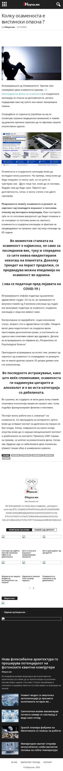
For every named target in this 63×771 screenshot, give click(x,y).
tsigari (6, 458)
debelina (26, 455)
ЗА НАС (14, 762)
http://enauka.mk (31, 501)
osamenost (37, 455)
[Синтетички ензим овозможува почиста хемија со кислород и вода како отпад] (10, 716)
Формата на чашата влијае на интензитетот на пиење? (11, 579)
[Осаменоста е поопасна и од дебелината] (52, 568)
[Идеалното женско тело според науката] (31, 568)
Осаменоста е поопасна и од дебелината (49, 578)
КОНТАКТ (48, 762)
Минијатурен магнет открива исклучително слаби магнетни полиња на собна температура (39, 747)
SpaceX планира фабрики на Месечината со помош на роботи (41, 729)
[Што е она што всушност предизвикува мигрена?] (31, 542)
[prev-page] (29, 588)
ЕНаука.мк (10, 27)
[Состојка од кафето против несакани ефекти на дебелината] (11, 542)
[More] (32, 39)
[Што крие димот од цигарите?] (52, 542)
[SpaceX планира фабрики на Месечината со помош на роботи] (10, 732)
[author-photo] (31, 486)
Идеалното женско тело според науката (31, 578)
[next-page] (33, 588)
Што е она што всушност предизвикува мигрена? (29, 553)
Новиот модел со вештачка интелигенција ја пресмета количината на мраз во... (37, 698)
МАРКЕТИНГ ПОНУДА (30, 762)
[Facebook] (25, 39)
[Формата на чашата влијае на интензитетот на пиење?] (11, 568)
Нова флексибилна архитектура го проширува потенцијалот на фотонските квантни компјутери (30, 663)
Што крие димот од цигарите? (52, 551)
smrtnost (49, 455)
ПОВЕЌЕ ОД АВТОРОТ (44, 530)
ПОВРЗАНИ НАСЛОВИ (19, 530)
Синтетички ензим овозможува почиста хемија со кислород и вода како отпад (39, 714)
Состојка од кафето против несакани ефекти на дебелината (10, 553)
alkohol (15, 455)
